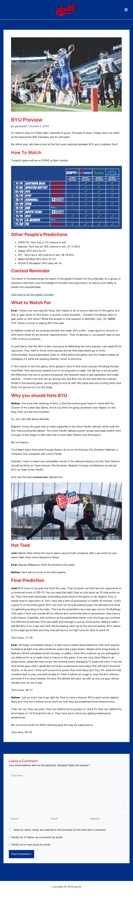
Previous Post (13, 748)
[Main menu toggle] (126, 9)
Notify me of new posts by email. (31, 844)
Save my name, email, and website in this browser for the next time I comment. (60, 829)
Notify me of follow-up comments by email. (37, 837)
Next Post (121, 748)
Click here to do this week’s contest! (32, 294)
